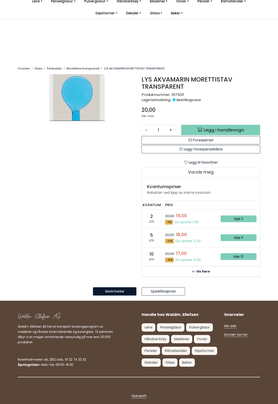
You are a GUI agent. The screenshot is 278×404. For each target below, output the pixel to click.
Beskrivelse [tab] (114, 291)
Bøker (175, 13)
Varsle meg (201, 172)
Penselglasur (171, 327)
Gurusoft (139, 395)
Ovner (202, 339)
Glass (155, 13)
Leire (148, 327)
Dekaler (132, 13)
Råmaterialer (176, 350)
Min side (230, 326)
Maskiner (181, 339)
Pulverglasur (199, 327)
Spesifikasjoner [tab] (163, 291)
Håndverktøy (155, 339)
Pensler (150, 350)
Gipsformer (105, 13)
